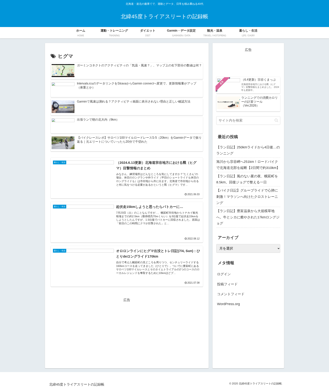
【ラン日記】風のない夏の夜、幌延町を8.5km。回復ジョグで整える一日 (247, 179)
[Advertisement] (127, 329)
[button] (276, 120)
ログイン (224, 274)
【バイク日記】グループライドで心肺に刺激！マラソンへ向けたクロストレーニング (247, 197)
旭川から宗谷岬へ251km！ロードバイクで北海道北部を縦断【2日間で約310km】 (248, 165)
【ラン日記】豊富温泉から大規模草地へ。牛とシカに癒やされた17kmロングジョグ (247, 217)
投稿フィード (227, 284)
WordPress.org (228, 304)
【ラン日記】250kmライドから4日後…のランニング (248, 150)
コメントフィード (230, 294)
